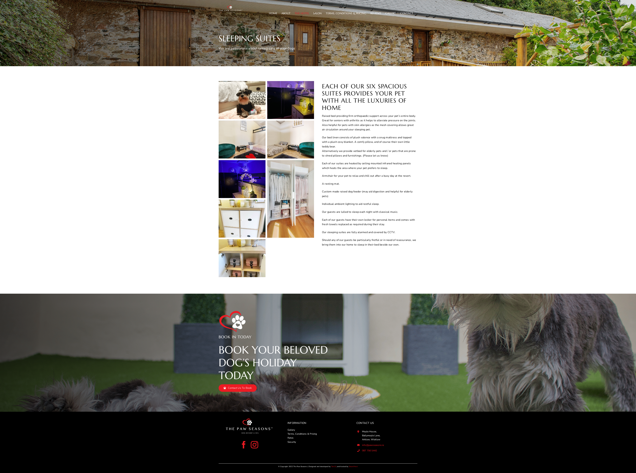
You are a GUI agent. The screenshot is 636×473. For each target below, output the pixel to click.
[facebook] (243, 445)
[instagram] (254, 445)
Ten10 (333, 466)
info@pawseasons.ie (373, 445)
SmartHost (353, 466)
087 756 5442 (369, 450)
